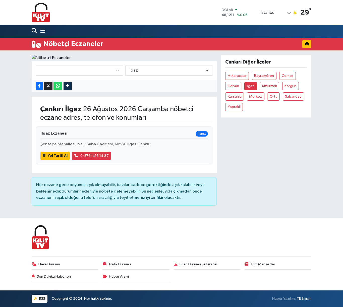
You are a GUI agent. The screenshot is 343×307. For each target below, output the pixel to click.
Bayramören (264, 76)
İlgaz (250, 86)
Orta (273, 96)
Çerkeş (288, 76)
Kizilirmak (269, 86)
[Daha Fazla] (68, 86)
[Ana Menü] (41, 31)
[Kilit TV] (41, 12)
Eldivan (233, 86)
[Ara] (35, 31)
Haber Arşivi (119, 276)
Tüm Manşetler (263, 264)
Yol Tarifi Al (58, 156)
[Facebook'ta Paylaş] (39, 86)
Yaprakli (234, 107)
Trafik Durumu (119, 264)
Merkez (255, 96)
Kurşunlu (235, 96)
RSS (41, 298)
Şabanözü (293, 96)
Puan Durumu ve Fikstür (198, 264)
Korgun (290, 86)
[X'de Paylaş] (48, 86)
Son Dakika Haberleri (54, 276)
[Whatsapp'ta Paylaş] (57, 86)
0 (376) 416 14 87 (94, 156)
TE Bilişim (304, 298)
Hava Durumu (49, 264)
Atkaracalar (237, 76)
